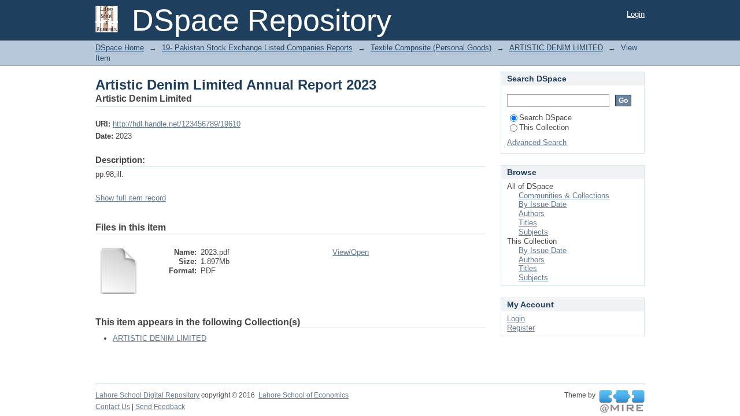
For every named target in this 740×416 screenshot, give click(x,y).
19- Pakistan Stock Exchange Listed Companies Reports (257, 47)
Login (636, 14)
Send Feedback (160, 407)
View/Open (350, 252)
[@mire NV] (622, 402)
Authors (532, 213)
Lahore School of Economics (303, 395)
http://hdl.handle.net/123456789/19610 (176, 124)
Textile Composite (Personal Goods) (431, 47)
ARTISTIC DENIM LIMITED (556, 47)
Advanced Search (537, 142)
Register (521, 328)
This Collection (544, 127)
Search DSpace (545, 117)
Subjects (533, 232)
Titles (528, 222)
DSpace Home (119, 47)
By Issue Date (543, 204)
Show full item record (130, 198)
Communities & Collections (564, 195)
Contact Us (112, 407)
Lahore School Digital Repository (147, 395)
